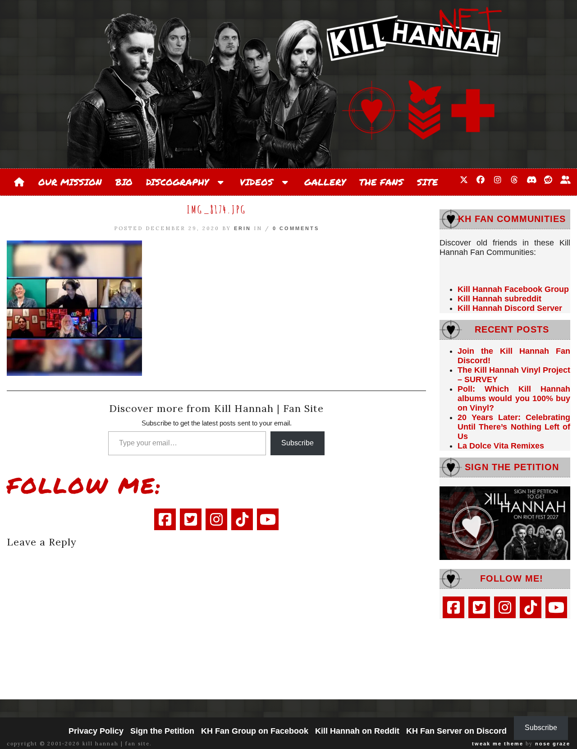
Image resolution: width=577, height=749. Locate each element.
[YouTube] (268, 519)
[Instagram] (216, 519)
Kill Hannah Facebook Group (513, 289)
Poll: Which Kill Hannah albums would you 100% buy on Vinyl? (514, 398)
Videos (259, 182)
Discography (180, 182)
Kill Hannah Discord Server (510, 308)
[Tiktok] (242, 519)
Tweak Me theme (497, 743)
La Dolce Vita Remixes (501, 445)
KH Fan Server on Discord (456, 730)
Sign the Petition (162, 730)
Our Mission (70, 182)
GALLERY (325, 182)
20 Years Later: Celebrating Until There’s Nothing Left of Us (514, 427)
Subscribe (297, 443)
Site (427, 182)
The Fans (381, 182)
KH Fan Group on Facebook (254, 730)
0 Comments (296, 228)
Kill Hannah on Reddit (357, 730)
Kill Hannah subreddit (499, 298)
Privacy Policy (96, 730)
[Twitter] (190, 519)
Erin (242, 228)
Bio (124, 182)
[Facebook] (165, 519)
